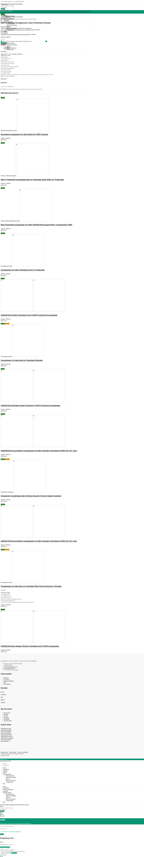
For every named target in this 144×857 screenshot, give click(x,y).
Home (2, 19)
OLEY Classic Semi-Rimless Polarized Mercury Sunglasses (16, 30)
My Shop (6, 714)
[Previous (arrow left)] (0, 856)
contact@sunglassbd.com (11, 667)
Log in (2, 834)
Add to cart (3, 43)
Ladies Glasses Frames (6, 736)
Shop (5, 19)
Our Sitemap (7, 684)
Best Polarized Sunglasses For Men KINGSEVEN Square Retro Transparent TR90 (36, 225)
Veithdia (3, 702)
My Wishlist (6, 719)
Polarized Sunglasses (6, 730)
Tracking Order (8, 720)
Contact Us (7, 679)
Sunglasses (9, 19)
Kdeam (2, 699)
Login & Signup (4, 761)
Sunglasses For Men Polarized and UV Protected (22, 270)
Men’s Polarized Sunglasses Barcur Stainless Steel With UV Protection (32, 179)
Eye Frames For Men (6, 739)
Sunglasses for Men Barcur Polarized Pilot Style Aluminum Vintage (31, 586)
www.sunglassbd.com (9, 668)
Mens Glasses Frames (6, 735)
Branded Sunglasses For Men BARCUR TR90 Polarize (24, 134)
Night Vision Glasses (6, 731)
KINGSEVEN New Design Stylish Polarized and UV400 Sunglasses (30, 646)
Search (2, 8)
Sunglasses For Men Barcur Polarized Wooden (22, 360)
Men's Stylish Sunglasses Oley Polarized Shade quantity (16, 41)
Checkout (6, 717)
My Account (7, 713)
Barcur (2, 692)
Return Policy (12, 752)
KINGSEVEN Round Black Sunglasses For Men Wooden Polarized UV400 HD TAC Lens (39, 450)
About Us (6, 677)
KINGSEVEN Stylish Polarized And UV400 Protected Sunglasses (29, 315)
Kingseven (3, 694)
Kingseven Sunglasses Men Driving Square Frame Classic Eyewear (31, 496)
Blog (5, 682)
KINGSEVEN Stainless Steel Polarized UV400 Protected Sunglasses (30, 405)
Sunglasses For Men (6, 728)
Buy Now (3, 44)
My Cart (6, 716)
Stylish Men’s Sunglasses (7, 738)
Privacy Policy (4, 752)
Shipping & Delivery (9, 681)
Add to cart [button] (4, 140)
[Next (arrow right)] (2, 856)
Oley (2, 697)
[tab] (47, 47)
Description (7, 47)
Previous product (5, 26)
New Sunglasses (5, 741)
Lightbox (3, 17)
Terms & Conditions (23, 752)
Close (9, 761)
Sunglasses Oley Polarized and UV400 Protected (13, 34)
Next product (4, 31)
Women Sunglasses (6, 733)
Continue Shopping (5, 847)
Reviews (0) (7, 48)
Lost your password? (15, 831)
